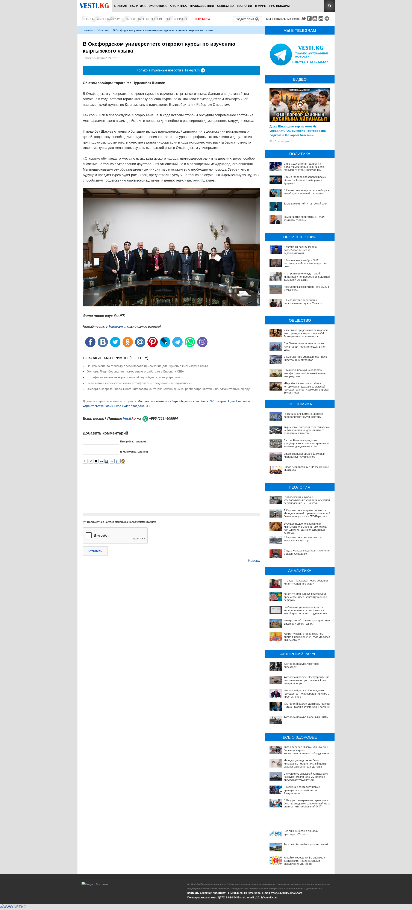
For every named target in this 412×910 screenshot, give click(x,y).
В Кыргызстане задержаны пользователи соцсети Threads (303, 302)
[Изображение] (106, 461)
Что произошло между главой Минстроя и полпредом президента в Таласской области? (307, 276)
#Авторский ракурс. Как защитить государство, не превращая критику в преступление (306, 693)
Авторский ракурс (110, 19)
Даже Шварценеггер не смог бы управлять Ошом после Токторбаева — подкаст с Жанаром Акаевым (300, 130)
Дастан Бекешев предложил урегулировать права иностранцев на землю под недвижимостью (307, 443)
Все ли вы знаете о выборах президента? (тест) (301, 833)
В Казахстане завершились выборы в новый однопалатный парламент (306, 192)
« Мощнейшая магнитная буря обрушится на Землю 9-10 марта (180, 401)
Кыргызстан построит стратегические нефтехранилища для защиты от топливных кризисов (307, 430)
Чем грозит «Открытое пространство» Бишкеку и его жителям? (307, 622)
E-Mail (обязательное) (134, 451)
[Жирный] (85, 461)
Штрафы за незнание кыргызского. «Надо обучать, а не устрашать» (134, 377)
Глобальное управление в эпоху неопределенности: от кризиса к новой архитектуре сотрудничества (305, 610)
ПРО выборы (279, 6)
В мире (260, 6)
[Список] (117, 461)
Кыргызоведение (150, 19)
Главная (120, 6)
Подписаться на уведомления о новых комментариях (121, 522)
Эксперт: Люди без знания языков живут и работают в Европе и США (135, 371)
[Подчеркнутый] (96, 461)
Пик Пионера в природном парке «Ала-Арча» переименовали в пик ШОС (304, 346)
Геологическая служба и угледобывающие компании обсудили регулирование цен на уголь (307, 500)
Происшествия (202, 6)
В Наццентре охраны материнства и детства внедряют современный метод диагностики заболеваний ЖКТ (308, 803)
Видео (130, 19)
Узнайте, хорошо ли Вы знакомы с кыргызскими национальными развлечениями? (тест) (305, 860)
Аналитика (178, 6)
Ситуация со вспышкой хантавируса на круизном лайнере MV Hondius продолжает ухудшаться (306, 776)
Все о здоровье (176, 19)
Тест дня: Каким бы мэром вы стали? (306, 844)
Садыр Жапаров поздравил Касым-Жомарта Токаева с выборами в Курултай (305, 180)
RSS (329, 6)
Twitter (303, 18)
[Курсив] (90, 461)
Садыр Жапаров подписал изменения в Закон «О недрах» (307, 552)
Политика (137, 6)
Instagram (321, 18)
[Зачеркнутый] (101, 461)
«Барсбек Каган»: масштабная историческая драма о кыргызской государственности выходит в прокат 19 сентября (306, 388)
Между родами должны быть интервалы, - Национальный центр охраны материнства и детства (305, 763)
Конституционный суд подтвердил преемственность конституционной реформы (305, 597)
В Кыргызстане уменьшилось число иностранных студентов (305, 358)
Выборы (89, 19)
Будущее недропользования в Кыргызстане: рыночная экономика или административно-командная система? (305, 528)
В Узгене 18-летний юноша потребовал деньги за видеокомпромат (300, 250)
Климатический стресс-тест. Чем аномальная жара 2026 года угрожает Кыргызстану (307, 637)
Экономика (158, 6)
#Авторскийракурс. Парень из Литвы (306, 717)
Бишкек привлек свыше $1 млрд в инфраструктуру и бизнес (304, 455)
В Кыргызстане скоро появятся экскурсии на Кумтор (303, 539)
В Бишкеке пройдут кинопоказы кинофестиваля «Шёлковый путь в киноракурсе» (305, 373)
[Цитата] (112, 461)
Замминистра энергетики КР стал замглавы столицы (304, 218)
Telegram (327, 18)
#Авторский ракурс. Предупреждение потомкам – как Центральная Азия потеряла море (306, 680)
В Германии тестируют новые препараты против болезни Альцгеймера (302, 790)
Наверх (254, 560)
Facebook (309, 18)
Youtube (315, 18)
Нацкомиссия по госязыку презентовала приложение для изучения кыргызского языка (147, 366)
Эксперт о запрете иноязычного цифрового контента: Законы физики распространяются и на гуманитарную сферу (168, 389)
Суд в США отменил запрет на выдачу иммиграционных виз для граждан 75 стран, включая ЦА (304, 166)
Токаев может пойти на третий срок (305, 203)
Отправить (95, 551)
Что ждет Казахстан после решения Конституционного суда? (306, 582)
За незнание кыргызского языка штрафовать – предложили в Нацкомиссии (139, 383)
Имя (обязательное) (133, 441)
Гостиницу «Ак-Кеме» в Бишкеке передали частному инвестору (303, 415)
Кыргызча (202, 19)
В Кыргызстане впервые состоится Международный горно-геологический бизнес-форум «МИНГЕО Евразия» (307, 513)
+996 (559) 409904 (163, 418)
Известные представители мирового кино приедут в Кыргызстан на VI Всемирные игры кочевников (306, 333)
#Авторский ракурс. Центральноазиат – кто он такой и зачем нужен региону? (307, 705)
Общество (225, 6)
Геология (244, 6)
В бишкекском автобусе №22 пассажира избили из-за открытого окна (305, 263)
